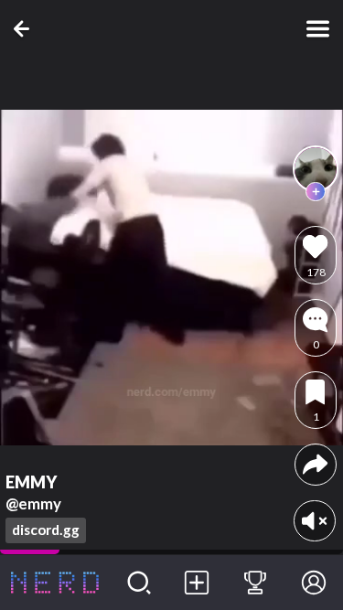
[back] (25, 28)
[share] (315, 464)
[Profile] (313, 582)
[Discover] (139, 582)
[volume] (314, 520)
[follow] (315, 192)
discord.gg (46, 529)
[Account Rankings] (255, 582)
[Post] (197, 582)
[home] (55, 582)
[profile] (315, 168)
